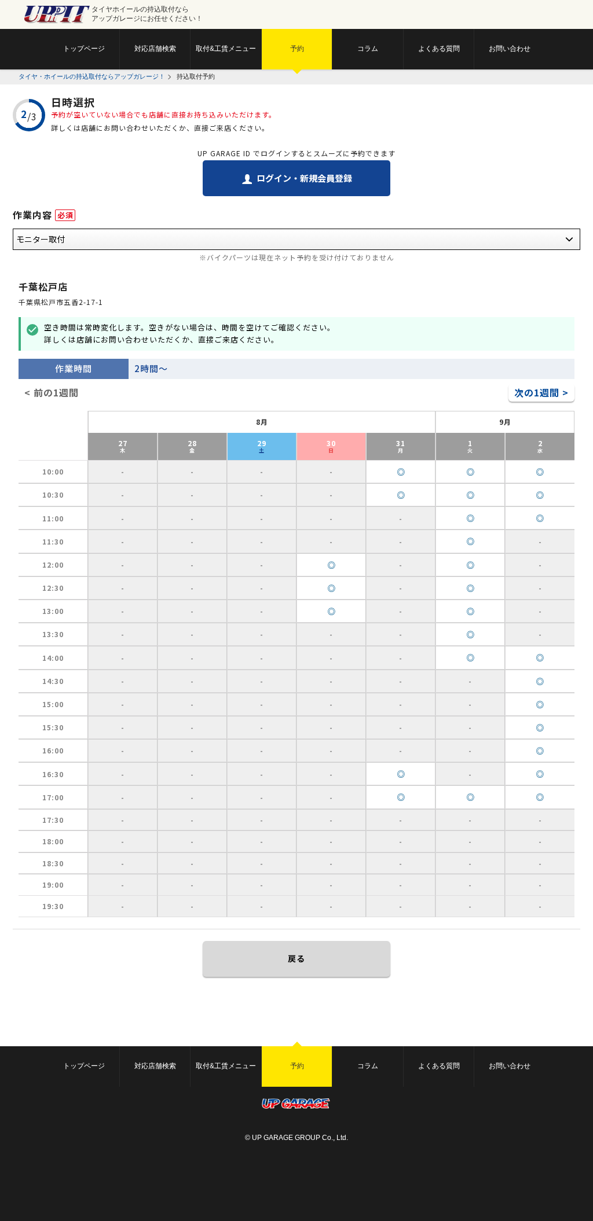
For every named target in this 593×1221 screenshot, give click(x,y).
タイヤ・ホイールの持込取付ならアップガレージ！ (92, 76)
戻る (296, 958)
